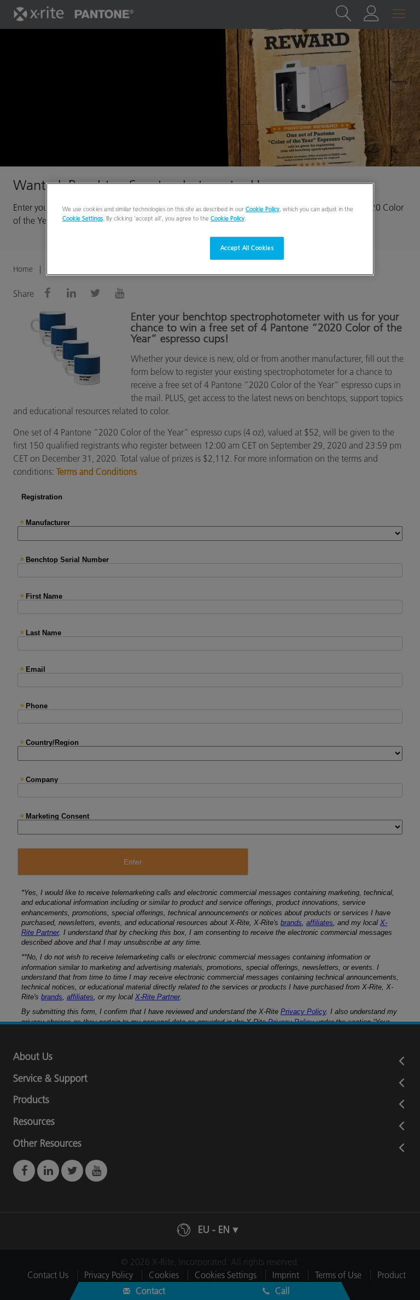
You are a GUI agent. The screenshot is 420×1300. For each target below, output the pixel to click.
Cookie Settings (82, 218)
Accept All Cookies (246, 248)
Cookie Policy (262, 209)
